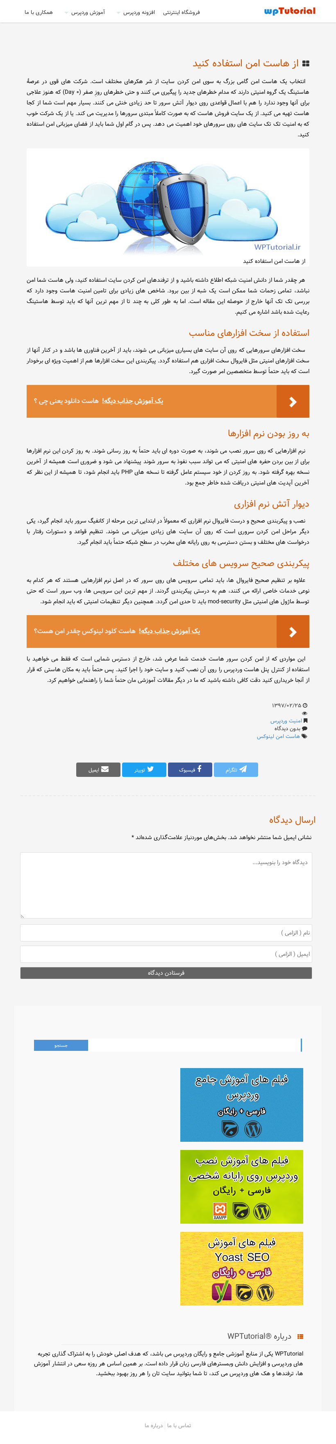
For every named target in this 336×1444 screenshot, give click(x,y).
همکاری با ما (39, 12)
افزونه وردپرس (139, 12)
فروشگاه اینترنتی (181, 12)
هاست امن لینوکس (278, 736)
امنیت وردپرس (286, 720)
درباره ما (154, 1425)
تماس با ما (179, 1425)
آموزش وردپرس (88, 12)
